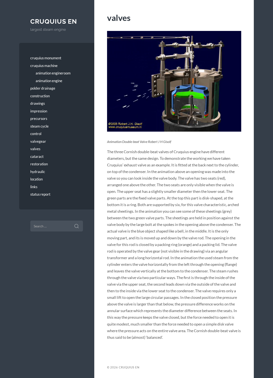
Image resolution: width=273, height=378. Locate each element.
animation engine (49, 81)
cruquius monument (45, 58)
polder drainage (42, 88)
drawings (37, 103)
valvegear (38, 141)
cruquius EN (53, 21)
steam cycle (39, 126)
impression (38, 111)
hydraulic (37, 171)
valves (35, 149)
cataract (37, 156)
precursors (38, 118)
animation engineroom (53, 73)
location (36, 179)
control (35, 133)
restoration (39, 164)
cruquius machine (44, 65)
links (33, 187)
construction (40, 96)
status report (40, 194)
